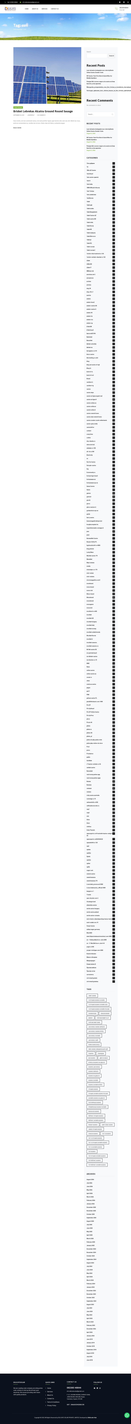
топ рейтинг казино (94, 1160)
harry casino (90, 517)
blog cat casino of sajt (93, 364)
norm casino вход (93, 1044)
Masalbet (89, 559)
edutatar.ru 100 (91, 448)
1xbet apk (89, 205)
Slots (88, 819)
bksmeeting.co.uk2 (92, 358)
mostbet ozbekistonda (93, 632)
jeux (88, 531)
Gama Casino (91, 486)
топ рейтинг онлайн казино (97, 1165)
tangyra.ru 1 (90, 891)
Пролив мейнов (91, 967)
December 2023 (91, 1290)
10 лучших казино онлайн (96, 1000)
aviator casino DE (92, 305)
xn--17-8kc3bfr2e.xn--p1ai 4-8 (95, 943)
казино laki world (94, 1067)
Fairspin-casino (91, 465)
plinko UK (89, 733)
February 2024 (91, 1283)
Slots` (88, 823)
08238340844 (124, 8)
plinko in (89, 729)
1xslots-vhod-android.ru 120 (95, 253)
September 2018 (91, 1349)
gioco (88, 503)
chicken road (92, 1013)
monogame (90, 604)
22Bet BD (89, 264)
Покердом (101, 1053)
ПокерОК (90, 1053)
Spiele (88, 856)
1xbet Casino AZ (91, 215)
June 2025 (90, 1228)
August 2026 (90, 1179)
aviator (89, 299)
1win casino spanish (92, 177)
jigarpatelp (30, 115)
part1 (88, 691)
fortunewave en (91, 479)
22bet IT (89, 267)
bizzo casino (90, 354)
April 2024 (90, 1276)
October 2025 (91, 1214)
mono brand (90, 587)
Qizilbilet (89, 760)
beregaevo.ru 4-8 (92, 351)
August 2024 (90, 1263)
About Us (35, 9)
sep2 (88, 812)
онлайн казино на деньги (96, 1098)
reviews (89, 792)
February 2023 (91, 1325)
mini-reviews (90, 576)
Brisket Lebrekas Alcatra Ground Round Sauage (43, 111)
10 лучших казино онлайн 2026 (97, 1004)
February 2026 (91, 1200)
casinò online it (91, 410)
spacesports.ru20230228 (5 (95, 839)
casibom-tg (90, 385)
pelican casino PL (92, 698)
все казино (91, 1058)
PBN (88, 694)
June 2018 (90, 1360)
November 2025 (91, 1210)
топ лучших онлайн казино (97, 1156)
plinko (88, 726)
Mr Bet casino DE (92, 649)
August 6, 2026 (91, 133)
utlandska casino (92, 905)
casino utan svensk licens (94, 417)
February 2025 (91, 1242)
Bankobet (89, 337)
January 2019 (90, 1342)
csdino (89, 437)
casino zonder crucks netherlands (97, 420)
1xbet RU (89, 243)
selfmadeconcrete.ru (93, 805)
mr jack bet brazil (92, 653)
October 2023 (91, 1297)
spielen (89, 860)
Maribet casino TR (92, 555)
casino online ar (91, 406)
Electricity (90, 455)
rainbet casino (91, 767)
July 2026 (89, 1183)
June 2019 (90, 1339)
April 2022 (90, 1332)
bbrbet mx (90, 347)
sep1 (88, 809)
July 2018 (89, 1356)
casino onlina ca (91, 403)
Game (88, 489)
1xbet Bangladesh (92, 212)
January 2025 (90, 1245)
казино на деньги (94, 1076)
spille (88, 867)
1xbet (88, 201)
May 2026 (89, 1190)
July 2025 (89, 1224)
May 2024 (89, 1273)
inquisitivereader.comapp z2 (95, 528)
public (88, 757)
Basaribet (89, 340)
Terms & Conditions (53, 1402)
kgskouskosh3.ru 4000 (93, 545)
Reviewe (89, 785)
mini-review (90, 573)
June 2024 (90, 1270)
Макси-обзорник (92, 957)
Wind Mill (89, 933)
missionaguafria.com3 (93, 580)
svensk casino (91, 874)
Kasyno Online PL (92, 542)
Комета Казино (91, 953)
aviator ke (90, 316)
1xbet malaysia (91, 233)
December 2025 (91, 1207)
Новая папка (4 (91, 964)
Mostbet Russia (91, 635)
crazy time (90, 434)
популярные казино (94, 1102)
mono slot (90, 590)
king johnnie (90, 549)
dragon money (105, 1013)
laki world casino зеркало (96, 1027)
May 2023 (89, 1315)
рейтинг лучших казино (95, 1116)
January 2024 (90, 1287)
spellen (89, 853)
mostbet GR (90, 618)
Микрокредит (91, 960)
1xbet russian (91, 246)
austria (89, 295)
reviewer (89, 788)
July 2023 (89, 1308)
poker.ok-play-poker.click (94, 739)
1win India (90, 184)
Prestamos (90, 753)
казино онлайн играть (95, 1084)
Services (44, 9)
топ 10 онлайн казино (95, 1147)
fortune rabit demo (94, 1022)
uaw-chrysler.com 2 (92, 898)
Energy (90, 1018)
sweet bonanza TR (92, 881)
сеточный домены (92, 981)
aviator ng (90, 323)
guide (88, 514)
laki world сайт (93, 1040)
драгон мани (104, 1058)
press (88, 750)
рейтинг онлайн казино (95, 1120)
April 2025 (90, 1235)
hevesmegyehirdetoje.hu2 (94, 521)
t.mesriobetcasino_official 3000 (96, 887)
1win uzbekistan (91, 194)
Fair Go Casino (91, 462)
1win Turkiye (90, 191)
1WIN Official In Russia (93, 187)
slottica (89, 826)
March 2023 (90, 1322)
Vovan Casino (91, 926)
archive (89, 281)
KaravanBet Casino (92, 538)
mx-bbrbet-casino (92, 656)
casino (89, 389)
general (89, 496)
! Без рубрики (91, 163)
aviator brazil (90, 302)
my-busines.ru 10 (92, 660)
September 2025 (91, 1217)
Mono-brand (90, 594)
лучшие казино (93, 1089)
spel (88, 846)
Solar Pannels (18, 107)
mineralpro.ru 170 (92, 569)
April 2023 (90, 1318)
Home (26, 9)
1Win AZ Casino (91, 170)
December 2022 (91, 1329)
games (89, 493)
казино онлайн (93, 1080)
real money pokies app (93, 774)
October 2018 (91, 1346)
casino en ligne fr (92, 399)
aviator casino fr (91, 309)
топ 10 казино (106, 1133)
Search (89, 52)
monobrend (90, 601)
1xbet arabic (90, 208)
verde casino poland (93, 912)
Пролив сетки (91, 971)
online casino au (91, 674)
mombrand (90, 583)
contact (89, 430)
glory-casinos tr (91, 507)
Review (89, 781)
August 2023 (90, 1304)
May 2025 (89, 1231)
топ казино (92, 1151)
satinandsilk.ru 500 (92, 802)
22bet (88, 260)
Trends (89, 894)
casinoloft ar (90, 427)
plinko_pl (89, 736)
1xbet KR (89, 229)
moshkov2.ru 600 (92, 611)
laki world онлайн (94, 1035)
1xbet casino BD (91, 219)
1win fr (89, 180)
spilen (88, 863)
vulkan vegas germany (93, 929)
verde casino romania (93, 915)
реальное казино (93, 1111)
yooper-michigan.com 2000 (95, 950)
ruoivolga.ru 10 (91, 799)
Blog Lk (89, 368)
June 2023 (90, 1311)
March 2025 (90, 1238)
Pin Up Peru (90, 715)
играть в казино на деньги (96, 1062)
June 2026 (90, 1186)
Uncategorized (91, 901)
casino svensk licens (93, 413)
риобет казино (92, 1124)
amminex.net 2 (91, 274)
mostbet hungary (92, 621)
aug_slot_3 (90, 292)
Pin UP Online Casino (93, 712)
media (88, 566)
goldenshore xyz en (92, 510)
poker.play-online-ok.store (95, 743)
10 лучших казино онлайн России (98, 1009)
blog (88, 361)
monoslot (89, 608)
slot (88, 816)
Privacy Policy (51, 1405)
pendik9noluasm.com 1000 (95, 701)
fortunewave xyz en (92, 483)
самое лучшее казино (95, 1129)
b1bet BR (89, 326)
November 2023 (91, 1294)
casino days (90, 392)
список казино (93, 1133)
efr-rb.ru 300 (90, 451)
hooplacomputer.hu (92, 524)
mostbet (89, 614)
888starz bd (90, 271)
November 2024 (91, 1252)
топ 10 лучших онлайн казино (97, 1142)
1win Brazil (90, 174)
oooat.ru (89, 677)
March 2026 (90, 1197)
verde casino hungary (93, 908)
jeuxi (88, 535)
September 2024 (91, 1259)
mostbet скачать (92, 642)
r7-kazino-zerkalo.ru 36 (94, 764)
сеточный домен (92, 978)
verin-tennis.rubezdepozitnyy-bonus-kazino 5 (100, 919)
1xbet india (90, 222)
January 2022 (90, 1335)
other (88, 680)
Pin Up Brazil (90, 708)
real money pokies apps (94, 778)
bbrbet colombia (91, 344)
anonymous (90, 278)
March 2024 (90, 1280)
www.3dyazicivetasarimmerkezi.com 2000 (99, 936)
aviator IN (89, 312)
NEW (88, 663)
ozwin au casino (91, 684)
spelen (89, 849)
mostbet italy (90, 625)
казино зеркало (93, 1071)
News (88, 667)
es (87, 458)
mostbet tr (90, 639)
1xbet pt (89, 239)
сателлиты (90, 974)
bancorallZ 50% (91, 333)
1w (87, 167)
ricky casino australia (93, 795)
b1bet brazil (90, 330)
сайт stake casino (107, 1124)
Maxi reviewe (90, 562)
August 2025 (90, 1221)
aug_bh (89, 288)
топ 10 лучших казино (95, 1138)
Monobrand (90, 597)
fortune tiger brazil (92, 476)
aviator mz (90, 319)
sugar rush (90, 870)
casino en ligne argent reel (94, 396)
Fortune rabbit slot (103, 1018)
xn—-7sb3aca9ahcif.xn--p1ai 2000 (96, 940)
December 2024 (91, 1249)
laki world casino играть (96, 1031)
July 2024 (89, 1266)
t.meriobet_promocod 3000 (95, 884)
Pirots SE (89, 722)
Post (88, 746)
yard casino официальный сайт (98, 1049)
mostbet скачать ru (92, 646)
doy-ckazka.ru (91, 441)
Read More (17, 127)
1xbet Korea (90, 226)
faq (88, 469)
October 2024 (91, 1256)
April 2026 (90, 1193)
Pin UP (89, 705)
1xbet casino (92, 995)
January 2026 (90, 1204)
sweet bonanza (91, 877)
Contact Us (55, 9)
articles (89, 285)
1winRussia (90, 198)
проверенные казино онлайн (97, 1107)
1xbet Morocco (91, 236)
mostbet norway (91, 628)
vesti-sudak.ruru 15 (92, 922)
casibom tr (90, 382)
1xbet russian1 (91, 250)
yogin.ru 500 (90, 946)
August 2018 (90, 1353)
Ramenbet (90, 771)
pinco (88, 719)
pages (88, 687)
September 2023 (91, 1301)
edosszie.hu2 (91, 444)
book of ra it (90, 375)
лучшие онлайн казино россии (98, 1093)
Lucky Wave (90, 552)
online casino (91, 670)
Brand (88, 378)
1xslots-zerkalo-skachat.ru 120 (96, 257)
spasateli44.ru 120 (92, 842)
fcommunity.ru (91, 472)
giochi (88, 500)
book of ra (90, 371)
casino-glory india (92, 424)
